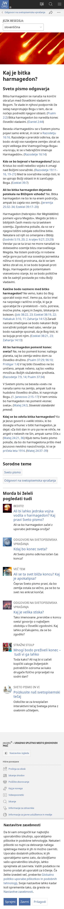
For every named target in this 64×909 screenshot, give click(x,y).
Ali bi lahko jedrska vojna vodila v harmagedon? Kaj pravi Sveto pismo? (34, 515)
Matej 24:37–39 (37, 451)
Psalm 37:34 (35, 377)
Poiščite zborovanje (16, 782)
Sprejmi (10, 902)
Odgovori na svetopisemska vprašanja (25, 12)
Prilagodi (40, 902)
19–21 (11, 174)
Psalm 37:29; (36, 360)
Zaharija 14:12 (36, 319)
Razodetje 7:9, (13, 377)
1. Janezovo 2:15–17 (25, 397)
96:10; (49, 360)
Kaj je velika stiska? (29, 612)
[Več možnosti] (58, 12)
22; (54, 315)
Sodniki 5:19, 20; (14, 239)
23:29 (49, 239)
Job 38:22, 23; (24, 315)
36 (22, 438)
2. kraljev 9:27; (35, 239)
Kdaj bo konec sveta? (30, 549)
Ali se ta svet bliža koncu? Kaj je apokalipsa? (37, 576)
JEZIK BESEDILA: (13, 21)
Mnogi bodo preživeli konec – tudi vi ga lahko (37, 652)
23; (51, 336)
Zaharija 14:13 (12, 340)
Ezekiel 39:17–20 (26, 207)
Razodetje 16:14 (35, 154)
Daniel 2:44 (35, 122)
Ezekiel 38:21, (40, 336)
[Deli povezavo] (51, 12)
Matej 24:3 (21, 405)
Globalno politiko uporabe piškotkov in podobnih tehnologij (30, 879)
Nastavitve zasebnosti (18, 892)
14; (24, 377)
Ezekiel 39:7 (20, 183)
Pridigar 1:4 (10, 364)
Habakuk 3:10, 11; (14, 319)
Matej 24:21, (12, 438)
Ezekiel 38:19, (42, 315)
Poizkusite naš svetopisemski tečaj (37, 694)
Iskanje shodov (14, 776)
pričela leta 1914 (14, 451)
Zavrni (24, 902)
